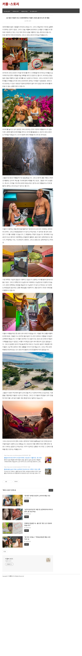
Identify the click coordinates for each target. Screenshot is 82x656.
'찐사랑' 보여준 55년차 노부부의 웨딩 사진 (37, 496)
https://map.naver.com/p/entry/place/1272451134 (15, 467)
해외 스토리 (28, 20)
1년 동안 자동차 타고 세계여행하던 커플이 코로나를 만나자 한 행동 (27, 18)
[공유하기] (8, 481)
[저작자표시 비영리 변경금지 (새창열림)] (21, 481)
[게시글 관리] (10, 481)
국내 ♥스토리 (7, 11)
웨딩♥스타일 (24, 11)
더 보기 (50, 490)
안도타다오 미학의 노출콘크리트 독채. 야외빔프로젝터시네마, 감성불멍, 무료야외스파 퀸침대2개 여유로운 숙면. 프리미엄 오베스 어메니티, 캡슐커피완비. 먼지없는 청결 (22, 472)
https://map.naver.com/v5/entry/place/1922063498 (16, 455)
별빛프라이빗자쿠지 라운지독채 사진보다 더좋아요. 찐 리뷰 (23, 458)
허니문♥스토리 (33, 11)
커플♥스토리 (9, 559)
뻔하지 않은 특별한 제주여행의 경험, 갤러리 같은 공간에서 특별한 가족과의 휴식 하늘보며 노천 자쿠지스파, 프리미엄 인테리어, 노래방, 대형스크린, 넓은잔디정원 (22, 461)
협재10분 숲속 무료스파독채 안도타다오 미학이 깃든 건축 (22, 469)
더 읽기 (26, 501)
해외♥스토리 (16, 11)
